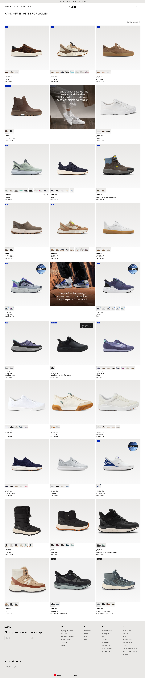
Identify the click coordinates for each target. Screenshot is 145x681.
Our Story (125, 633)
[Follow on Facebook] (6, 661)
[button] (7, 72)
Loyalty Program (128, 642)
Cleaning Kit (105, 633)
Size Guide (64, 633)
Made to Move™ (127, 639)
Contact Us (64, 642)
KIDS (22, 6)
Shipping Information (67, 631)
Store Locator (127, 631)
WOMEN (7, 6)
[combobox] (62, 675)
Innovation (87, 631)
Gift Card (104, 639)
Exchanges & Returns (67, 636)
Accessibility (105, 642)
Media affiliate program (130, 651)
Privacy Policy (106, 645)
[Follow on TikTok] (21, 661)
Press (124, 636)
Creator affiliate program (130, 648)
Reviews (86, 633)
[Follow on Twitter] (9, 661)
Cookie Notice (106, 651)
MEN (15, 6)
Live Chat (63, 645)
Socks (103, 636)
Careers (125, 645)
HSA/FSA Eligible (107, 631)
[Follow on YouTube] (17, 661)
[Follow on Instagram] (13, 661)
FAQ (85, 639)
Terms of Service (107, 648)
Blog (85, 636)
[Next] (47, 194)
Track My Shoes (65, 639)
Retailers (125, 654)
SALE (29, 6)
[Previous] (45, 194)
